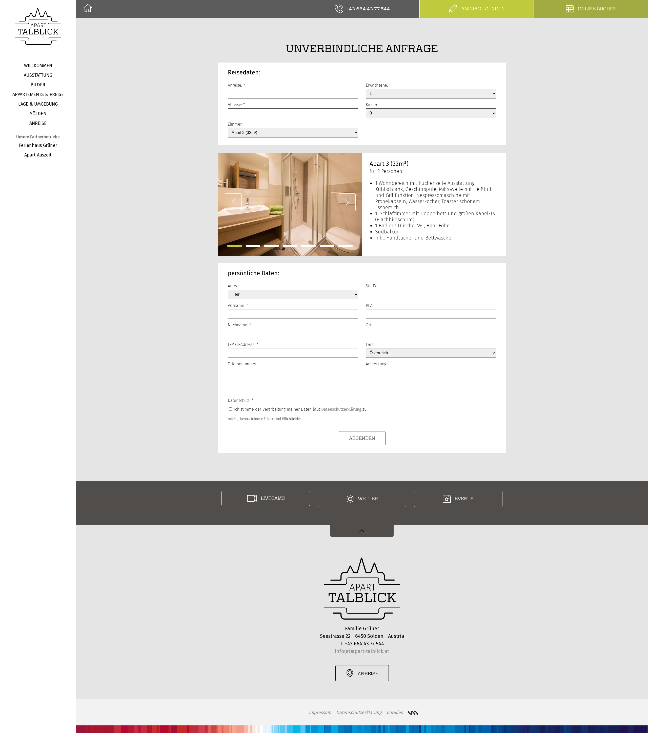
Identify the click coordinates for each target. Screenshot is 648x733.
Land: (370, 344)
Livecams (273, 498)
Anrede (234, 286)
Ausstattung (38, 75)
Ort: (369, 325)
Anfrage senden (483, 9)
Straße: (372, 286)
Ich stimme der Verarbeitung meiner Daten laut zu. (300, 409)
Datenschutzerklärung (341, 409)
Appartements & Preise (38, 94)
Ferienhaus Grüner (38, 145)
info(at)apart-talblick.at (362, 651)
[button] (233, 202)
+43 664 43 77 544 (368, 9)
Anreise (38, 123)
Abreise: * (236, 104)
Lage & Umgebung (38, 104)
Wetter (368, 499)
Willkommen (38, 65)
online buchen (597, 9)
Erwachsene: (377, 85)
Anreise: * (236, 85)
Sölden (38, 113)
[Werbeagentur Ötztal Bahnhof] (413, 713)
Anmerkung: (376, 364)
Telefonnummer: (242, 364)
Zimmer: (235, 124)
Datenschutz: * (240, 400)
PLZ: (369, 305)
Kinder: (372, 104)
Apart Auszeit (38, 155)
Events (464, 499)
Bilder (38, 85)
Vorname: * (238, 305)
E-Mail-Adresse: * (243, 344)
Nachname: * (239, 325)
